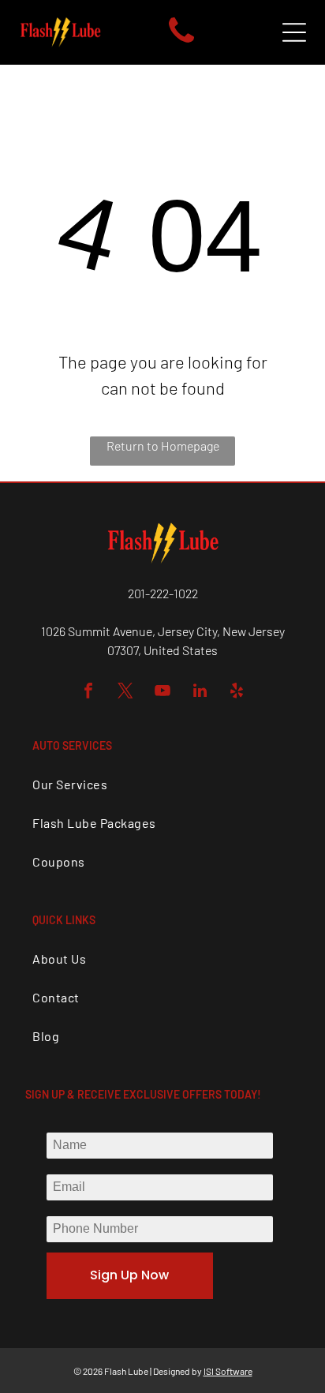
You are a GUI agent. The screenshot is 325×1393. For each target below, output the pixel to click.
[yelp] (236, 692)
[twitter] (125, 692)
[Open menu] (294, 32)
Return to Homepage (162, 445)
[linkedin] (199, 692)
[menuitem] (162, 784)
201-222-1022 (163, 593)
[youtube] (162, 692)
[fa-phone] (181, 43)
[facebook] (88, 692)
